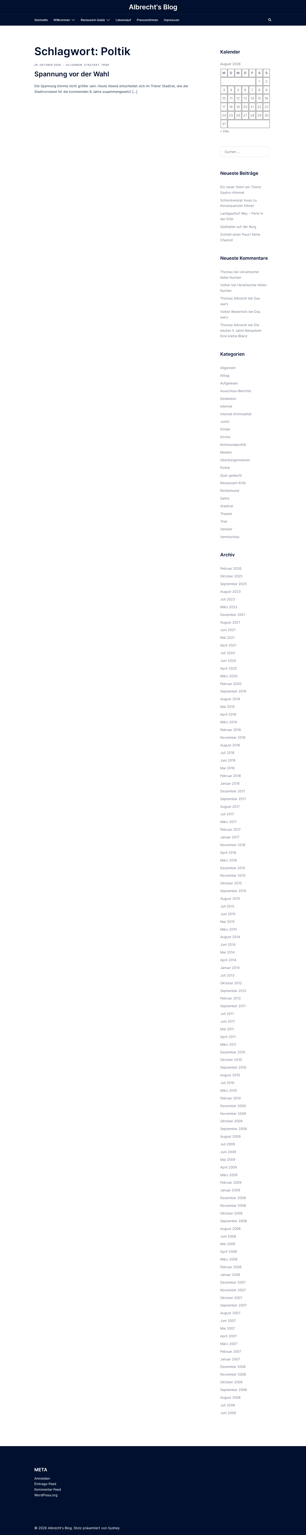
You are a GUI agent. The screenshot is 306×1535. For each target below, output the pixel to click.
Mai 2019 (227, 707)
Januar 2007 (230, 1359)
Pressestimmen (147, 20)
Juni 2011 (227, 1021)
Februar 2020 (230, 684)
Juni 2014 (227, 944)
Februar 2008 (230, 1267)
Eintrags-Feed (45, 1484)
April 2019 (228, 714)
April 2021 (228, 645)
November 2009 (233, 1113)
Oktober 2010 (231, 1060)
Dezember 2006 (233, 1367)
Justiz (225, 421)
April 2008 (228, 1251)
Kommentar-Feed (47, 1489)
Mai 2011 (227, 1029)
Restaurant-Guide (93, 20)
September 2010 (233, 1067)
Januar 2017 (229, 837)
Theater (226, 514)
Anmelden (42, 1478)
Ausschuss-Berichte (235, 391)
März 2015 (228, 929)
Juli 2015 (227, 906)
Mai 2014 (227, 952)
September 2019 (233, 691)
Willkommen (61, 20)
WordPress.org (45, 1495)
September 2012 (233, 991)
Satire (224, 498)
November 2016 (232, 845)
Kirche (225, 437)
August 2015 (230, 898)
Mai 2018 (227, 768)
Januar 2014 (230, 968)
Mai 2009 (227, 1159)
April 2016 (228, 852)
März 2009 (229, 1175)
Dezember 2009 (233, 1106)
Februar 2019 (230, 730)
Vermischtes (229, 537)
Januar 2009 (230, 1190)
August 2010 (230, 1075)
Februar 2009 (230, 1182)
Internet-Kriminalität (235, 414)
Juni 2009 (228, 1152)
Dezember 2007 (233, 1282)
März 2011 (228, 1044)
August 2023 (230, 591)
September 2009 (233, 1129)
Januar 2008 (230, 1275)
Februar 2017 (230, 829)
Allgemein (74, 64)
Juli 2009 (227, 1144)
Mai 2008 (227, 1244)
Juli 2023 (227, 599)
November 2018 (232, 737)
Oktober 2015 (231, 883)
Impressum (171, 20)
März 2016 (228, 860)
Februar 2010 (230, 1098)
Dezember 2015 (232, 868)
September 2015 (233, 891)
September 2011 (233, 1006)
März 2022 (229, 607)
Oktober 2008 (231, 1213)
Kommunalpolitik (233, 444)
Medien (226, 452)
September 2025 (233, 584)
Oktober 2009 (231, 1121)
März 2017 (228, 822)
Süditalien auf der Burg (238, 227)
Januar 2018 (230, 783)
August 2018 (230, 745)
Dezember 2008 (233, 1198)
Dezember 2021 (232, 615)
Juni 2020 (228, 661)
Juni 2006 (228, 1413)
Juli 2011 (227, 1014)
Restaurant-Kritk (233, 483)
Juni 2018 (227, 760)
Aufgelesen (229, 383)
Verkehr (226, 529)
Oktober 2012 (231, 983)
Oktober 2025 (231, 576)
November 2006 (233, 1374)
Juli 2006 (227, 1405)
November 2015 (232, 875)
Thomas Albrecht (233, 325)
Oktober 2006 (231, 1382)
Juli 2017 (227, 814)
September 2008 (233, 1221)
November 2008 (233, 1205)
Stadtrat (91, 64)
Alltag (224, 375)
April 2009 (228, 1167)
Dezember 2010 (232, 1052)
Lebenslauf (123, 20)
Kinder (225, 429)
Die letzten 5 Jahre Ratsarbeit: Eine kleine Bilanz (241, 330)
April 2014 (228, 960)
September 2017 (233, 799)
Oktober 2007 (231, 1298)
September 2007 (233, 1305)
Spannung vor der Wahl (71, 74)
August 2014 (230, 937)
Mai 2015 (227, 922)
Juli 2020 (227, 653)
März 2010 (228, 1090)
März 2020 (229, 676)
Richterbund (229, 490)
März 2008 (229, 1259)
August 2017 (230, 806)
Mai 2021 (227, 637)
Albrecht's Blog (153, 7)
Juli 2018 (227, 753)
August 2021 (230, 622)
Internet (226, 406)
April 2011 (228, 1037)
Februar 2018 (230, 776)
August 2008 (230, 1229)
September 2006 (233, 1390)
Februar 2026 (230, 568)
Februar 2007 (230, 1351)
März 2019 (228, 722)
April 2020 (228, 668)
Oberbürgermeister (235, 460)
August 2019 (230, 699)
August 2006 (230, 1397)
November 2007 (233, 1290)
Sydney (114, 1528)
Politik (225, 468)
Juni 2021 (227, 630)
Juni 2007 (228, 1321)
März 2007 (228, 1344)
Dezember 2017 (232, 791)
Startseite (41, 20)
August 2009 (230, 1136)
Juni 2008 (228, 1236)
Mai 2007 (227, 1328)
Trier (105, 64)
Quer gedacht (231, 475)
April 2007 (228, 1336)
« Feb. (225, 131)
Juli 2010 (227, 1083)
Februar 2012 (230, 998)
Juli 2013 (227, 975)
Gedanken (228, 398)
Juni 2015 (227, 914)
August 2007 (230, 1313)
